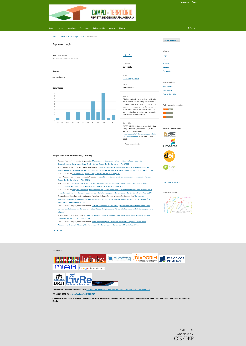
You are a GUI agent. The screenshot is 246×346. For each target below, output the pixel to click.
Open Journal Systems (171, 182)
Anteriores (72, 28)
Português (167, 71)
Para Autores (167, 90)
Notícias (122, 28)
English (165, 56)
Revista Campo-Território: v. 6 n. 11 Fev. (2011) (111, 164)
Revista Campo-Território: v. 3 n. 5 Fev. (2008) (135, 170)
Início (54, 37)
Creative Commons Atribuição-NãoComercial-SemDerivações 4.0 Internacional (118, 290)
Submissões (84, 28)
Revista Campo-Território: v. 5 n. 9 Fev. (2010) (102, 173)
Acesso (194, 2)
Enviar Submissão (171, 40)
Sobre (51, 28)
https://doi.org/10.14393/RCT (83, 294)
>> (63, 230)
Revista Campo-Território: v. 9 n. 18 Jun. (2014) (133, 193)
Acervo (62, 37)
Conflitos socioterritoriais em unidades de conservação (122, 177)
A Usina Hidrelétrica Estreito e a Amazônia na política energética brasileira (114, 215)
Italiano (166, 67)
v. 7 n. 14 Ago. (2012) (76, 37)
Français (166, 63)
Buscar (193, 28)
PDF (128, 55)
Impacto (112, 28)
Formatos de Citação (132, 144)
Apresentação (78, 173)
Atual (61, 28)
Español (166, 59)
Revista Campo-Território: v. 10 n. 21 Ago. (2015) (120, 225)
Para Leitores (168, 86)
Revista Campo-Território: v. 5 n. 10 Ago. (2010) (103, 186)
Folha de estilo (99, 28)
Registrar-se (184, 2)
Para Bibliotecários (169, 94)
